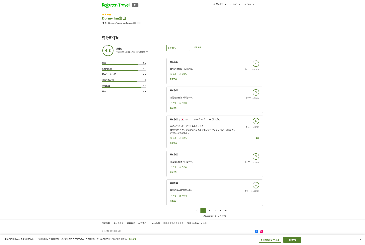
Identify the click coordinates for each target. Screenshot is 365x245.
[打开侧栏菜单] (260, 5)
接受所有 (292, 240)
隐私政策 (132, 239)
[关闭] (360, 240)
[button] (115, 5)
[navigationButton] (196, 210)
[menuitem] (220, 4)
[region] (182, 240)
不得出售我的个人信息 (197, 223)
